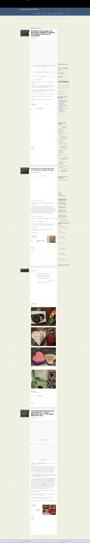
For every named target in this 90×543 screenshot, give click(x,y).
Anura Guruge (24, 32)
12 (60, 85)
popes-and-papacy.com (62, 195)
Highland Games (61, 13)
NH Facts (44, 13)
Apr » (66, 89)
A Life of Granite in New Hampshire (29, 9)
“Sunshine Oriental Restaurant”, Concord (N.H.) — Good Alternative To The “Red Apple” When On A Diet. (43, 413)
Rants (22, 33)
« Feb (60, 89)
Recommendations (24, 413)
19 (60, 86)
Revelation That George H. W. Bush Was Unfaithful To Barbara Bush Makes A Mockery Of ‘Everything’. (43, 33)
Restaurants (23, 414)
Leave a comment (24, 35)
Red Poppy (54, 13)
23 (66, 86)
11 (58, 85)
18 (58, 86)
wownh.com (60, 194)
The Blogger (39, 13)
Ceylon (67, 13)
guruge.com (60, 193)
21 (63, 86)
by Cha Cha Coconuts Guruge (36, 172)
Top (34, 13)
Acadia (49, 13)
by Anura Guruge (40, 108)
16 (66, 85)
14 (63, 85)
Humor (22, 171)
